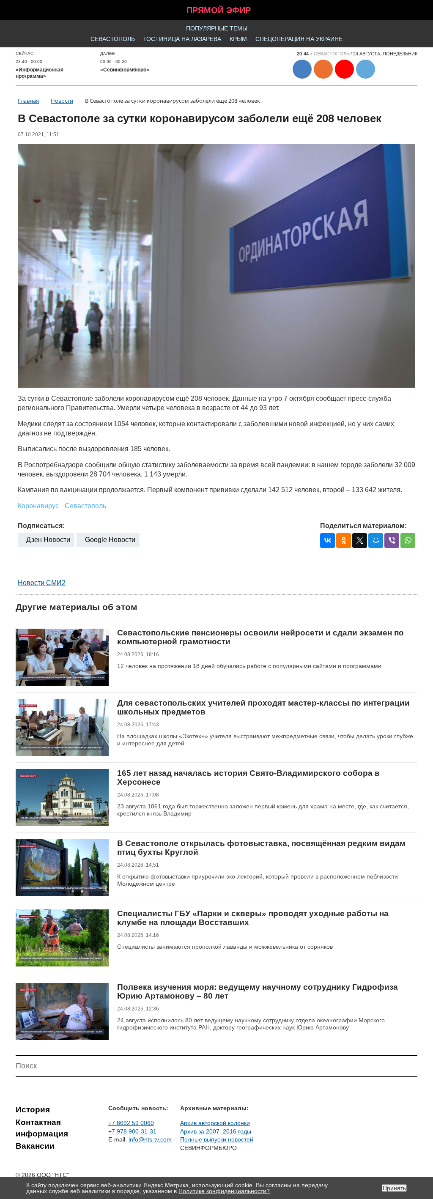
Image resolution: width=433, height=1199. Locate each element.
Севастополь (112, 39)
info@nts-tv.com (150, 1139)
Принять (394, 1188)
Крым (238, 39)
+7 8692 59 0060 (131, 1123)
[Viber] (391, 540)
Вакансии (35, 1146)
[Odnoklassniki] (343, 540)
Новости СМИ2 (42, 582)
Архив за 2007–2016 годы (215, 1131)
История (33, 1109)
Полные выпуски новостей (216, 1139)
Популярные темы (216, 28)
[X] (359, 540)
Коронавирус (38, 505)
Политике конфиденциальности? (224, 1191)
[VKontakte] (327, 540)
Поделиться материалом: (363, 525)
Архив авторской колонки (215, 1123)
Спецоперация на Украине (299, 39)
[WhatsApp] (407, 540)
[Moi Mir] (375, 540)
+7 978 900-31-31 (132, 1131)
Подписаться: (41, 525)
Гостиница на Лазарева (182, 39)
